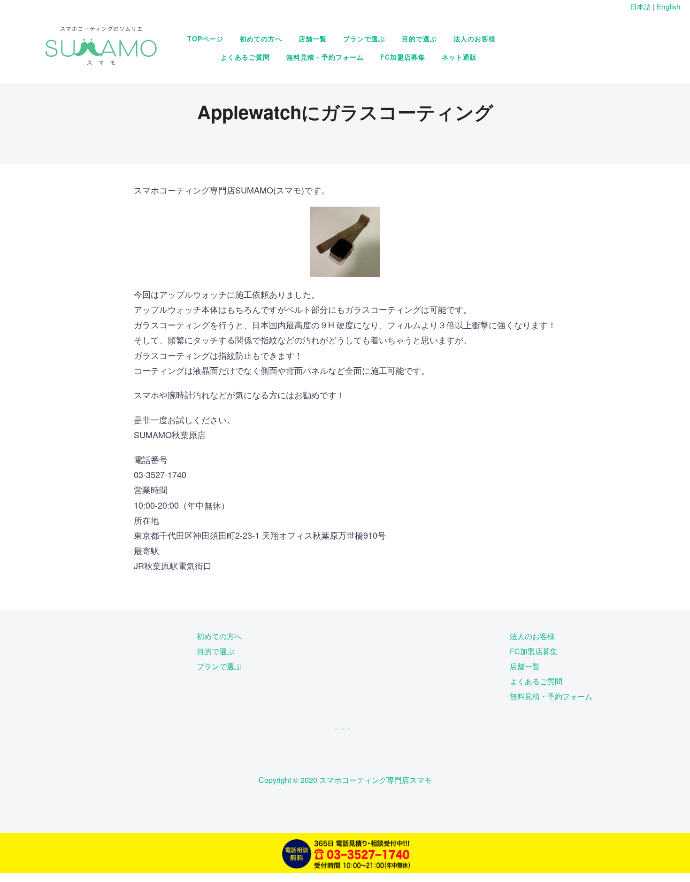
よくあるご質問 (245, 57)
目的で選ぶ (419, 38)
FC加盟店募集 (402, 57)
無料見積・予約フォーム (325, 57)
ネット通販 (459, 57)
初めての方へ (261, 38)
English (669, 6)
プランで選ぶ (364, 38)
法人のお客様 (474, 38)
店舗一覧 (313, 38)
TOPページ (205, 38)
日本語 (640, 6)
